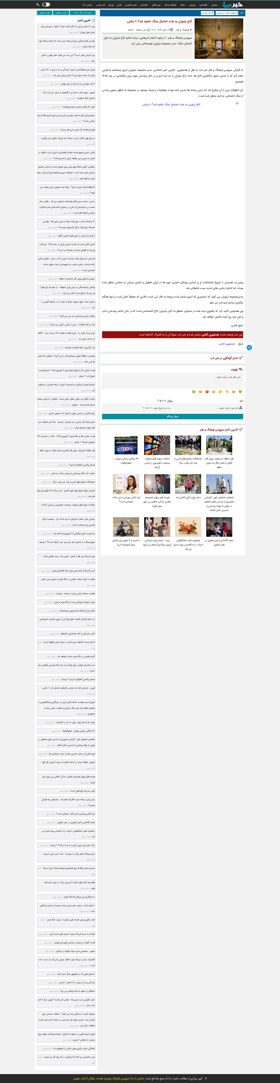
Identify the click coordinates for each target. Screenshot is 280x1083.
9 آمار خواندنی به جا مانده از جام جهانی (78, 84)
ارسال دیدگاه (172, 416)
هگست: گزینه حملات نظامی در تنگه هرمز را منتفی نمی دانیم (68, 579)
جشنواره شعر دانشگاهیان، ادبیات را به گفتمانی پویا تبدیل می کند (188, 545)
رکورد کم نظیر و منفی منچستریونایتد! (79, 107)
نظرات (234, 370)
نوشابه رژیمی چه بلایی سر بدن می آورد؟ (77, 316)
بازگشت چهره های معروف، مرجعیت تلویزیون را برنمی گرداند (157, 463)
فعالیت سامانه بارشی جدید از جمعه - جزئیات (75, 593)
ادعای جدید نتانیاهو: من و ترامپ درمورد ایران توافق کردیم (69, 642)
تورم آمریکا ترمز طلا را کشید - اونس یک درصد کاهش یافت (69, 556)
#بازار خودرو (207, 13)
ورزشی (192, 5)
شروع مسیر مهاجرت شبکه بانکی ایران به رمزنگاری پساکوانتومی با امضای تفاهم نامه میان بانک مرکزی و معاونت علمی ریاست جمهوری (66, 708)
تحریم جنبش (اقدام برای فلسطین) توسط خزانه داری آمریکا (69, 868)
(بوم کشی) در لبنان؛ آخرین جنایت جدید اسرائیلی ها (72, 754)
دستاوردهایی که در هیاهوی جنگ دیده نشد (76, 974)
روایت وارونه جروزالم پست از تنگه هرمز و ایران (74, 602)
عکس (119, 5)
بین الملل (156, 5)
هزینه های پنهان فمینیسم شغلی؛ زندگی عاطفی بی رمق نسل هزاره (157, 502)
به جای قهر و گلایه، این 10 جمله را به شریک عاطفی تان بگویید (68, 138)
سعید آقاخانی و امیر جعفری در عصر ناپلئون (219, 543)
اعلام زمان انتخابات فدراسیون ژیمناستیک (77, 610)
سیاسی (214, 5)
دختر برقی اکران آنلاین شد (188, 497)
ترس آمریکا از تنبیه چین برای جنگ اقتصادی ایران (73, 570)
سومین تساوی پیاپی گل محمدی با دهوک (77, 278)
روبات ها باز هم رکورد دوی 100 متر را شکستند (75, 722)
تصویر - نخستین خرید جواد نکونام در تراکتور (75, 951)
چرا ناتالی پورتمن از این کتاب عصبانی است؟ (126, 500)
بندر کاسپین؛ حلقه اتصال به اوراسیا (80, 347)
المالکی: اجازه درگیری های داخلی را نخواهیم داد (74, 1048)
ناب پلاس (100, 5)
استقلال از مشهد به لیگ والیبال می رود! (77, 991)
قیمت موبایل (61, 12)
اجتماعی (144, 5)
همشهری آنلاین (227, 344)
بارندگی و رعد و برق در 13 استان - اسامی (77, 982)
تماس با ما (87, 5)
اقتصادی (203, 5)
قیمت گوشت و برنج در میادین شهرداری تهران (74, 942)
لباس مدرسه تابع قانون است (82, 791)
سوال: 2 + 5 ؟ (165, 401)
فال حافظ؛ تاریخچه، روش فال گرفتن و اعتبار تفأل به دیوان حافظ (219, 463)
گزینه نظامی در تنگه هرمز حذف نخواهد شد (76, 656)
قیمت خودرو (44, 12)
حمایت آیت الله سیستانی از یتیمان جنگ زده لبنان (73, 473)
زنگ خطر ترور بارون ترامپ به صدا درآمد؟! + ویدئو (73, 845)
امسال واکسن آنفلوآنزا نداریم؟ (82, 465)
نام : (241, 401)
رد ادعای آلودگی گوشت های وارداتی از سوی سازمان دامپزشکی (67, 619)
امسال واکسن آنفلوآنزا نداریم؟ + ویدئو (78, 679)
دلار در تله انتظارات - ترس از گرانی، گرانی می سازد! (72, 324)
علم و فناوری (131, 5)
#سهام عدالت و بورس (226, 13)
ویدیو (111, 5)
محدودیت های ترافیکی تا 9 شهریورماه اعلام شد (74, 533)
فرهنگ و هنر (170, 5)
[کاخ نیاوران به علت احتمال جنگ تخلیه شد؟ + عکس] (172, 189)
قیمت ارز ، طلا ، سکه (83, 12)
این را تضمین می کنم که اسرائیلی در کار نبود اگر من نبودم (69, 1057)
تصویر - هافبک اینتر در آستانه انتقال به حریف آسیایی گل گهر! (68, 762)
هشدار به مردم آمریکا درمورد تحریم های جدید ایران (72, 934)
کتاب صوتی (79, 1078)
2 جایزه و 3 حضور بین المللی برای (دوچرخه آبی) (126, 543)
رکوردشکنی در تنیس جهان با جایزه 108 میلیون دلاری (72, 413)
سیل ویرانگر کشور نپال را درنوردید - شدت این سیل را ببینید (69, 854)
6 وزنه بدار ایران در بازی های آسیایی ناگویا (76, 235)
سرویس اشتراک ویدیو (117, 1078)
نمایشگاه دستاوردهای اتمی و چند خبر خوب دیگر (188, 461)
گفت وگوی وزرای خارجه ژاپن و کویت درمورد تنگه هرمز (71, 919)
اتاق (170, 311)
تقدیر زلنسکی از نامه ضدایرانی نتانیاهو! (78, 633)
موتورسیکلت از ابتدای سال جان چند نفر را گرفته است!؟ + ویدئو (67, 542)
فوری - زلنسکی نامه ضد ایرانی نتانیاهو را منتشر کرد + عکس (69, 688)
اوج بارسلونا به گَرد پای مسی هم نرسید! (78, 129)
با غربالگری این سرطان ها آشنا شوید (79, 897)
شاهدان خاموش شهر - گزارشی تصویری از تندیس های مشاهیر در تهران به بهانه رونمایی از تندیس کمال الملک (219, 504)
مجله (182, 5)
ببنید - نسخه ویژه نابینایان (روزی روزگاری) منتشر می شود (157, 543)
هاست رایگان (95, 1078)
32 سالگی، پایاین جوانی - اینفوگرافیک (126, 461)
